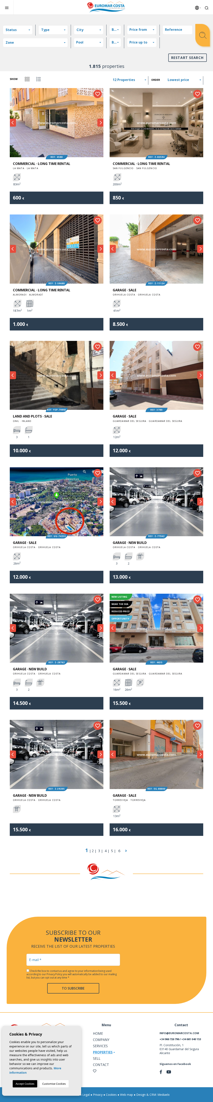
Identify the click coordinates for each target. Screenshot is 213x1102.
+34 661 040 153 (191, 1039)
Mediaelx (163, 1095)
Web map (126, 1095)
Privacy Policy (55, 974)
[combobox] (17, 30)
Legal (86, 1095)
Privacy (98, 1095)
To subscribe (73, 988)
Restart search (187, 57)
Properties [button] (103, 1052)
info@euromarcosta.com (179, 1033)
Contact (101, 1064)
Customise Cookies (54, 1084)
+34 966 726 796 (169, 1039)
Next (100, 122)
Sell (96, 1058)
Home (98, 1033)
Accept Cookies (25, 1084)
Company (101, 1039)
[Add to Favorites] (97, 94)
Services (100, 1046)
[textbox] (17, 29)
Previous (13, 122)
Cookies (111, 1095)
